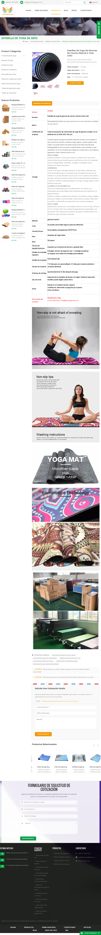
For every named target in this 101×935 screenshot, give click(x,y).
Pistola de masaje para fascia (11, 79)
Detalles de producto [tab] (42, 103)
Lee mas (14, 112)
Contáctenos (86, 10)
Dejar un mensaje (91, 933)
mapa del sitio (51, 930)
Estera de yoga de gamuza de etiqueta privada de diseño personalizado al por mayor (68, 677)
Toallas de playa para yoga (10, 88)
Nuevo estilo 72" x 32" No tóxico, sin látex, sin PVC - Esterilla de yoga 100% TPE (19, 163)
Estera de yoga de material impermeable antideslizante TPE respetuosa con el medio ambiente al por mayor (19, 198)
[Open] (99, 30)
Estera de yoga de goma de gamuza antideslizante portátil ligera (57, 767)
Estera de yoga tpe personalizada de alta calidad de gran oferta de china (19, 186)
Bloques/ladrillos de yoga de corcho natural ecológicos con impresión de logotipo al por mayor (19, 105)
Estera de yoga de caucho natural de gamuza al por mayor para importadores (92, 767)
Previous (94, 744)
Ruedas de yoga (7, 65)
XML (66, 930)
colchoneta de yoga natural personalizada (45, 664)
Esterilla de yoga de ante (52, 41)
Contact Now (75, 83)
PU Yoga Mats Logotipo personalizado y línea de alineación (17, 865)
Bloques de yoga (7, 60)
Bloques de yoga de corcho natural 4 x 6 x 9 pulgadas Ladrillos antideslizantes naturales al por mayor (19, 140)
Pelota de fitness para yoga (10, 84)
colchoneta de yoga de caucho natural (63, 655)
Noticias (87, 927)
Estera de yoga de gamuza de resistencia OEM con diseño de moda (40, 767)
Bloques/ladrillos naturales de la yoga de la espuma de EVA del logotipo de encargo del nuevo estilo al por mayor (19, 210)
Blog (66, 10)
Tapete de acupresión (8, 93)
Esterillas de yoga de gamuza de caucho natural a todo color (60, 701)
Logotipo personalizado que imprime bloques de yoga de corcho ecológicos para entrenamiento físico (19, 116)
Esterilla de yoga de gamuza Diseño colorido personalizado (17, 853)
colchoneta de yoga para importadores (45, 658)
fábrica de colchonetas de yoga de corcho (41, 887)
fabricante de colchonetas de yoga (66, 661)
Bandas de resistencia (8, 70)
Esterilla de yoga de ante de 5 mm (70, 658)
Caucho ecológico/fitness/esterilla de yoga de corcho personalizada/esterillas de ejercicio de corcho (19, 233)
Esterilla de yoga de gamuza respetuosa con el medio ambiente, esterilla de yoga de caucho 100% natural (74, 767)
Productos (55, 10)
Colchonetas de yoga (36, 41)
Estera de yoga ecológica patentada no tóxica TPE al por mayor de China (19, 175)
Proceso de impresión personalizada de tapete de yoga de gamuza (17, 859)
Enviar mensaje (43, 734)
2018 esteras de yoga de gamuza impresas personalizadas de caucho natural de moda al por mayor (19, 151)
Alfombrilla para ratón (8, 74)
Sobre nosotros (41, 10)
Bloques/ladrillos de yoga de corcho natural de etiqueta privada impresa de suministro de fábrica (19, 128)
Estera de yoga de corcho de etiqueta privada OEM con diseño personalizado (19, 221)
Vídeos (74, 10)
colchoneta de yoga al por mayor (43, 661)
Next (98, 744)
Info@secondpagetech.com (33, 2)
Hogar (28, 10)
